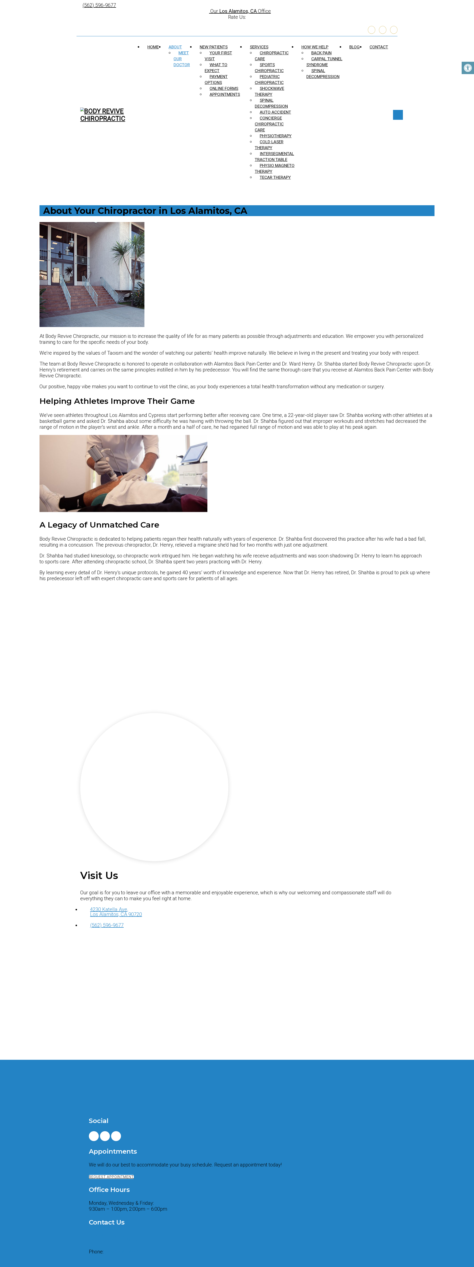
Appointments (225, 94)
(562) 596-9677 (99, 5)
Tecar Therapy (275, 177)
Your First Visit (218, 55)
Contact (379, 46)
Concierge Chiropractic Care (269, 124)
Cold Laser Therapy (269, 144)
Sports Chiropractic (269, 67)
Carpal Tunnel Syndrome (324, 61)
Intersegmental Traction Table (274, 156)
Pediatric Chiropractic (269, 79)
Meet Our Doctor (182, 58)
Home (153, 46)
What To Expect (216, 67)
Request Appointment (111, 1177)
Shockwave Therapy (269, 91)
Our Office (240, 11)
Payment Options (216, 79)
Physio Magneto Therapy (275, 168)
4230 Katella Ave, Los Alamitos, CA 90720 (116, 912)
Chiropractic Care (272, 55)
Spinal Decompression (271, 103)
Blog (354, 46)
